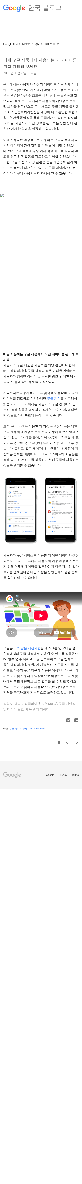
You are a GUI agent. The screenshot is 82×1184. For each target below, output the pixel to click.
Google (50, 774)
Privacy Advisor (37, 728)
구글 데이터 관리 (18, 728)
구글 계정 (54, 398)
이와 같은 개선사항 (27, 648)
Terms (75, 774)
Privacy (63, 774)
